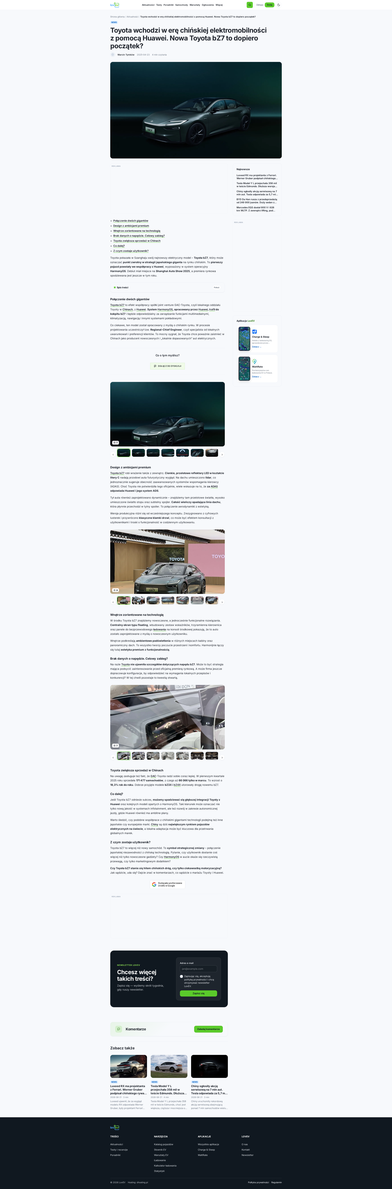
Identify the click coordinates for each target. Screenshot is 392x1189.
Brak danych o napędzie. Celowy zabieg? (139, 235)
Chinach (128, 309)
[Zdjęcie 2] (138, 453)
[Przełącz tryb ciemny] (279, 5)
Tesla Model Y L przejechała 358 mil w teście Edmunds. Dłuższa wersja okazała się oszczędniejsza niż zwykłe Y (257, 185)
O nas (245, 1144)
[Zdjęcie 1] (123, 453)
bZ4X (177, 784)
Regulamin (276, 1182)
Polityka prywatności (258, 1182)
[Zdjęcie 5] (182, 453)
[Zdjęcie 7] (212, 453)
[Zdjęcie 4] (168, 453)
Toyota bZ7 (117, 305)
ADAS (214, 486)
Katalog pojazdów (163, 1144)
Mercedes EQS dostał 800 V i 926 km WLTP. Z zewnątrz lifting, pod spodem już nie (255, 209)
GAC (153, 776)
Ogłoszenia (208, 5)
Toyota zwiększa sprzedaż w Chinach (136, 240)
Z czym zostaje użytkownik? (131, 250)
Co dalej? (119, 245)
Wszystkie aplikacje (208, 1144)
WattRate (203, 1155)
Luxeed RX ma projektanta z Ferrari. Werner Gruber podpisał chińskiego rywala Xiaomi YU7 (257, 177)
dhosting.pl (142, 1182)
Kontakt (246, 1149)
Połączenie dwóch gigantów (130, 220)
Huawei (141, 309)
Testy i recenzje (119, 1149)
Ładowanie (160, 1160)
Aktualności (148, 5)
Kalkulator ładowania (165, 1165)
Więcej (219, 5)
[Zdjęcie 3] (153, 453)
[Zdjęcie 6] (197, 453)
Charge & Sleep (206, 1149)
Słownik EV (160, 1149)
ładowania (159, 629)
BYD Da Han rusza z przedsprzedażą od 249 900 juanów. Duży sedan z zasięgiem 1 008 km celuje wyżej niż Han (257, 201)
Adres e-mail (187, 963)
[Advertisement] (169, 189)
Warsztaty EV (161, 1155)
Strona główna (117, 16)
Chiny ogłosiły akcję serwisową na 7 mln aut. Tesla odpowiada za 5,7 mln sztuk (257, 193)
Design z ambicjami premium (131, 225)
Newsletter (248, 1155)
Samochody (181, 5)
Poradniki (169, 5)
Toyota (125, 664)
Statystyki (159, 1171)
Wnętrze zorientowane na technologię (136, 230)
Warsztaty (195, 5)
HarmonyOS (165, 309)
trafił (212, 309)
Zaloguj (259, 5)
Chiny (154, 824)
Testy (159, 5)
